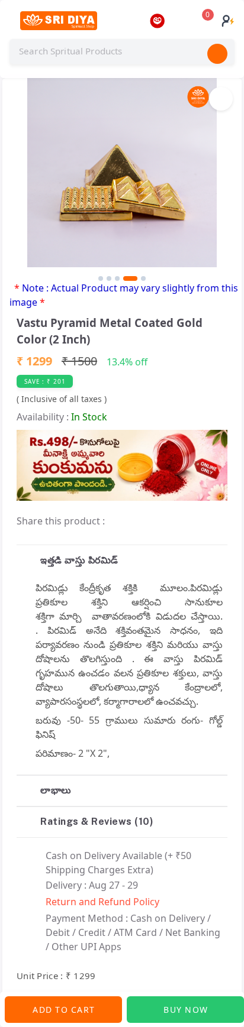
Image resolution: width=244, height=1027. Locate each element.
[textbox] (122, 51)
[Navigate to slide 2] (109, 278)
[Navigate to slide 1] (100, 278)
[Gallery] (122, 179)
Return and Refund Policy (102, 901)
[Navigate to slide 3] (117, 278)
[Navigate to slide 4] (130, 278)
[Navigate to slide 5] (143, 278)
